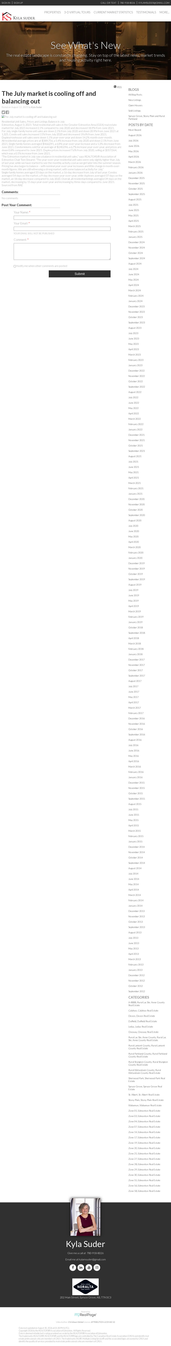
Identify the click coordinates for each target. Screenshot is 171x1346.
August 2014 (134, 868)
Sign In (6, 2)
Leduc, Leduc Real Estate (140, 1026)
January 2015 (135, 841)
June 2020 (133, 531)
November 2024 (136, 247)
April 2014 (133, 889)
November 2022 (136, 376)
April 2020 (133, 541)
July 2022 (133, 397)
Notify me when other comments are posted (41, 265)
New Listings (134, 99)
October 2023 (135, 317)
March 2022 (134, 418)
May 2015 (133, 820)
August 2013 (134, 932)
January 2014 (135, 905)
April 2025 (133, 220)
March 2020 (134, 547)
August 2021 (134, 456)
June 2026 (133, 145)
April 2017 (133, 702)
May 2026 (133, 151)
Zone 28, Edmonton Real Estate (144, 1164)
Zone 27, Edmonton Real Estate (144, 1158)
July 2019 (133, 590)
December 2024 (136, 242)
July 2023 (133, 333)
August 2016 (134, 739)
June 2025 (133, 210)
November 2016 (136, 723)
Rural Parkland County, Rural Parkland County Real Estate (147, 1055)
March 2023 (134, 354)
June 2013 (133, 943)
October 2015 (135, 793)
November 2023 (136, 311)
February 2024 (135, 295)
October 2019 (135, 574)
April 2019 (133, 606)
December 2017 (136, 659)
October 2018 (135, 627)
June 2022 (133, 402)
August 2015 (134, 804)
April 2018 (133, 638)
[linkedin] (81, 1267)
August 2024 (134, 263)
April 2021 (133, 477)
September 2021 (136, 450)
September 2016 (136, 734)
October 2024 (135, 252)
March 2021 (134, 483)
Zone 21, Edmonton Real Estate (144, 1153)
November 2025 (136, 183)
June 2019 (133, 595)
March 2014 (134, 895)
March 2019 (134, 611)
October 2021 (135, 445)
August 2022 (134, 392)
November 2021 (136, 440)
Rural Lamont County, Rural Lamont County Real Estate (146, 1047)
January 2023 (135, 365)
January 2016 (135, 777)
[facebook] (73, 1267)
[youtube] (90, 1267)
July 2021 (133, 461)
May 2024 (133, 279)
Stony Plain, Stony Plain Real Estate (146, 1100)
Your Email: (21, 223)
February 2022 (135, 424)
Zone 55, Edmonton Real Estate (144, 1180)
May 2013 (133, 948)
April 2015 (133, 825)
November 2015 (136, 788)
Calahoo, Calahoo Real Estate (143, 1010)
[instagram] (98, 1267)
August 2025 (134, 199)
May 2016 (133, 755)
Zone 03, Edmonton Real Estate (144, 1116)
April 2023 (133, 349)
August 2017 (134, 681)
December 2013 (136, 911)
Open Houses (135, 105)
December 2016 (136, 718)
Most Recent (134, 129)
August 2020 (134, 520)
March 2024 (134, 290)
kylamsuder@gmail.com (92, 1259)
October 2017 (135, 670)
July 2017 (133, 686)
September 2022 (136, 386)
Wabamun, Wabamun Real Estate (145, 1105)
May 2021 (133, 472)
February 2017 (135, 713)
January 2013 (135, 969)
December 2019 (136, 563)
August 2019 (134, 584)
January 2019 (135, 622)
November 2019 (136, 568)
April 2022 (133, 413)
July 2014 (133, 873)
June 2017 (133, 691)
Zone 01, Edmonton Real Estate (144, 1110)
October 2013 (135, 921)
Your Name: (21, 212)
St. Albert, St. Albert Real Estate (144, 1094)
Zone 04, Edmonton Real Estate (144, 1121)
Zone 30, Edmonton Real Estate (144, 1174)
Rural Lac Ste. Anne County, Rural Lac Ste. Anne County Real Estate (147, 1039)
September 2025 (136, 194)
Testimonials (146, 12)
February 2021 (135, 488)
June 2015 (133, 814)
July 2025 (133, 204)
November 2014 (136, 852)
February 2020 (135, 552)
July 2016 (133, 745)
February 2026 (135, 167)
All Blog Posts (135, 94)
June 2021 (133, 466)
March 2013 (134, 959)
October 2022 (135, 381)
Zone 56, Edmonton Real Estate (144, 1185)
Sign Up (18, 2)
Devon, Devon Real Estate (141, 1015)
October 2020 (135, 509)
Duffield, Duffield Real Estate (142, 1021)
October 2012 (135, 986)
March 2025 (134, 226)
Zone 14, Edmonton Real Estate (144, 1132)
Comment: (20, 239)
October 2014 (135, 857)
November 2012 (136, 980)
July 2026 (133, 140)
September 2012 (136, 991)
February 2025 (135, 231)
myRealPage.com (85, 1315)
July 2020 (133, 525)
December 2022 (136, 370)
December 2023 (136, 306)
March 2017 (134, 707)
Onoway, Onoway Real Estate (143, 1031)
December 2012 (136, 975)
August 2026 (134, 135)
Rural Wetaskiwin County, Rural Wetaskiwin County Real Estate (144, 1071)
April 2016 (133, 761)
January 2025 (135, 236)
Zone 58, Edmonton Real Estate (144, 1190)
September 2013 (136, 927)
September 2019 (136, 579)
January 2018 (135, 654)
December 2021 (136, 434)
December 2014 (136, 846)
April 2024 (133, 285)
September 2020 (136, 515)
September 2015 (136, 798)
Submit (80, 274)
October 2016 (135, 729)
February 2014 (135, 900)
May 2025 (133, 215)
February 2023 (135, 359)
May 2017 (133, 697)
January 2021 (135, 493)
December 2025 (136, 178)
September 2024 (136, 258)
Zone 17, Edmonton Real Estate (144, 1137)
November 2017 (136, 664)
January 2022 (135, 429)
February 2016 (135, 771)
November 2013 (136, 916)
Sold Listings (134, 110)
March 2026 (134, 162)
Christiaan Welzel (75, 1322)
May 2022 (133, 408)
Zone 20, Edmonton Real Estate (144, 1148)
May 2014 (133, 884)
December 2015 (136, 782)
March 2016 (134, 766)
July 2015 (133, 809)
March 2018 (134, 643)
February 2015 (135, 836)
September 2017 (136, 675)
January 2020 (135, 557)
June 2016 (133, 750)
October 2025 (135, 188)
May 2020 (133, 536)
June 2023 (133, 338)
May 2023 (133, 343)
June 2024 (133, 274)
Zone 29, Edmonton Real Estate (144, 1169)
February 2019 (135, 616)
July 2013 (133, 937)
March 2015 (134, 830)
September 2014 (136, 862)
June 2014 (133, 878)
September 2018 (136, 632)
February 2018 (135, 648)
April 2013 (133, 953)
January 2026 (135, 172)
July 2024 (133, 269)
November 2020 (136, 504)
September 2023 (136, 322)
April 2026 (133, 156)
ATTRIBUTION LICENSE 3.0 (103, 1322)
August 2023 (134, 327)
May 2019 (133, 600)
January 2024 (135, 301)
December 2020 (136, 499)
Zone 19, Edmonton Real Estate (144, 1142)
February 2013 (135, 964)
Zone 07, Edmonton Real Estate (144, 1126)
